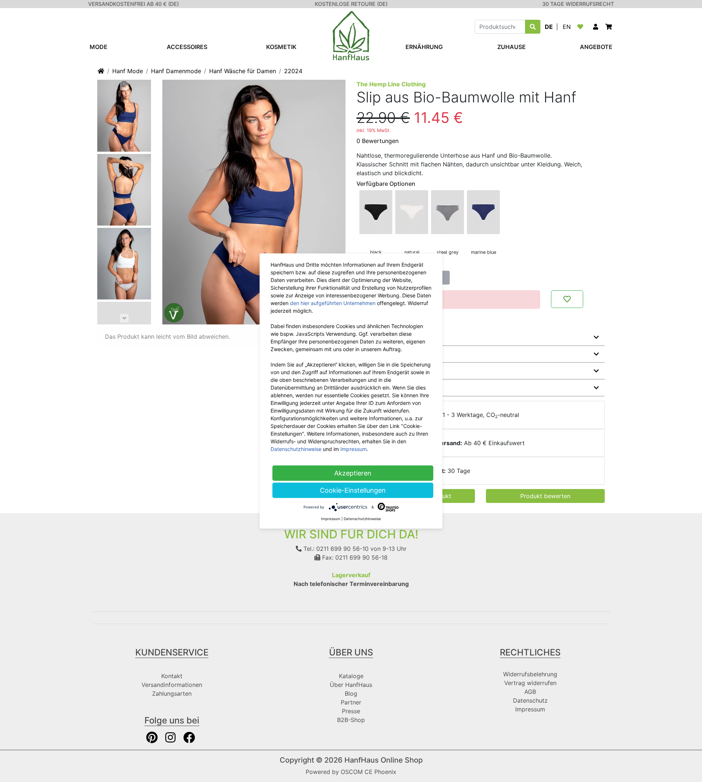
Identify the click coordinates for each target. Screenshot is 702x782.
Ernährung (424, 46)
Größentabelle (383, 387)
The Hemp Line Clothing (391, 84)
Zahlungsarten (172, 693)
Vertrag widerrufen (530, 683)
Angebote (596, 46)
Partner (351, 702)
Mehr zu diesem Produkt (397, 337)
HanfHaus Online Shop (383, 760)
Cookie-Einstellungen (353, 490)
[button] (595, 26)
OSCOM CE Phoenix (368, 771)
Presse (351, 711)
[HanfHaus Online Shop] (351, 35)
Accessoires (187, 46)
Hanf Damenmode (176, 71)
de (548, 26)
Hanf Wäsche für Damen (242, 71)
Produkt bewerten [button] (545, 496)
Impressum (530, 709)
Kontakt (171, 676)
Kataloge (351, 676)
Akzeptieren (352, 473)
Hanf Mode (127, 71)
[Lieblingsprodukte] (581, 26)
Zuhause (511, 46)
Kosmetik (281, 46)
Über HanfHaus (351, 684)
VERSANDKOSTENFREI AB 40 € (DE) (133, 4)
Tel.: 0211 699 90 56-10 (335, 548)
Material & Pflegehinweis (397, 354)
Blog (351, 693)
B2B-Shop (351, 719)
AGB (530, 691)
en (567, 26)
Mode (98, 46)
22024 (293, 71)
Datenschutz (530, 700)
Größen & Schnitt (386, 371)
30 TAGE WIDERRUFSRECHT (578, 4)
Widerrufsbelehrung (530, 674)
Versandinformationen (171, 684)
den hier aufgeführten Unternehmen (332, 303)
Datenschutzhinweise (296, 449)
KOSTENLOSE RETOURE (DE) (351, 4)
